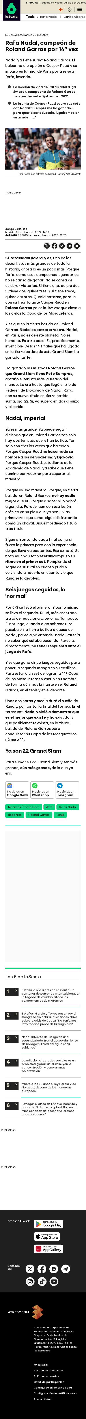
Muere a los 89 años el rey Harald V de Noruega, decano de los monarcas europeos (49, 1087)
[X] (47, 248)
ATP (49, 807)
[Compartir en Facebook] (54, 248)
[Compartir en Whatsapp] (62, 248)
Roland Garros (39, 815)
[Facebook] (42, 1272)
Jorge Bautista (16, 229)
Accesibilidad (43, 1399)
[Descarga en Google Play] (49, 1227)
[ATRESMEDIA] (43, 1313)
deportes (15, 815)
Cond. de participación (49, 1381)
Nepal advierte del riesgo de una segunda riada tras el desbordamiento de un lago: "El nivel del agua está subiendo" (50, 1042)
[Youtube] (54, 1285)
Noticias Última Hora (23, 807)
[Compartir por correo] (77, 248)
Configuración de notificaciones (55, 1393)
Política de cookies (46, 1376)
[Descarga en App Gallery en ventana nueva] (48, 1252)
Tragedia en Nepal (50, 2)
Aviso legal (41, 1364)
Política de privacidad (48, 1370)
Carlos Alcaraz (74, 17)
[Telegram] (65, 1272)
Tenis (60, 815)
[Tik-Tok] (42, 1285)
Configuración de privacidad (53, 1387)
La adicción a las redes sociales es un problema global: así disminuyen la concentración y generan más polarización (49, 1066)
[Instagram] (30, 1285)
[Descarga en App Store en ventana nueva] (47, 1240)
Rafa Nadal (48, 17)
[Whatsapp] (53, 1272)
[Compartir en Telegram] (69, 248)
